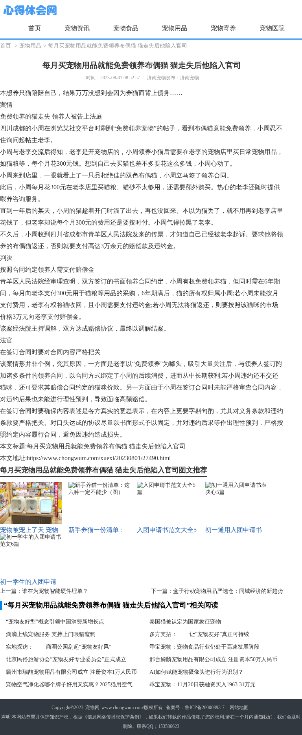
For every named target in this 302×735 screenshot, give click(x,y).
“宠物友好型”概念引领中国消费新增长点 (55, 622)
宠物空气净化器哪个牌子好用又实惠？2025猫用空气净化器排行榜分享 (73, 684)
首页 (34, 28)
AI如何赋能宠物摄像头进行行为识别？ (196, 672)
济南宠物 (189, 77)
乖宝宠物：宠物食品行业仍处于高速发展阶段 (204, 647)
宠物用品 (30, 46)
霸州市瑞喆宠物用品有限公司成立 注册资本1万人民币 (71, 672)
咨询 (19, 199)
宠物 (147, 128)
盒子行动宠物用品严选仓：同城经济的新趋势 (228, 591)
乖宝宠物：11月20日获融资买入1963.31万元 (202, 684)
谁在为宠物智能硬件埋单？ (55, 591)
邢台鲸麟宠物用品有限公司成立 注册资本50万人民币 (213, 659)
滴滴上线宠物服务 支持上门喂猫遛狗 (51, 634)
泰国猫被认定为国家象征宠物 (185, 622)
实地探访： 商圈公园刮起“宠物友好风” (58, 647)
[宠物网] (29, 10)
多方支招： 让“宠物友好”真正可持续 (199, 634)
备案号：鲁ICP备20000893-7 (195, 707)
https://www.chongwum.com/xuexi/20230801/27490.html (99, 458)
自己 (50, 93)
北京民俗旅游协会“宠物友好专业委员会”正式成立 (66, 659)
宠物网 (92, 707)
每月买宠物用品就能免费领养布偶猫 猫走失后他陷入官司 (117, 46)
